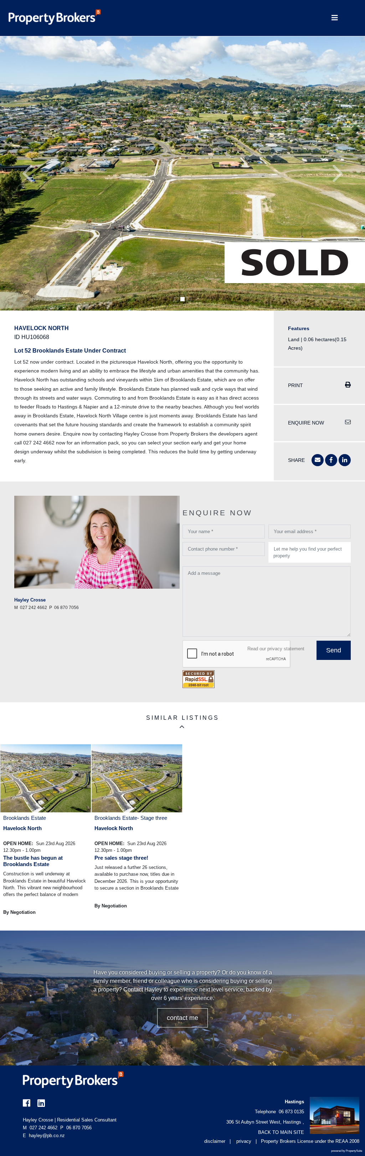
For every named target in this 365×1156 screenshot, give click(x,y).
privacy (243, 1141)
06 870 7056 (76, 1127)
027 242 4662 (40, 1127)
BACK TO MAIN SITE (281, 1132)
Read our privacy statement (275, 648)
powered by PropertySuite (346, 1150)
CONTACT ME (182, 1017)
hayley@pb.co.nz (47, 1135)
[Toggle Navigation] (334, 18)
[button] (27, 173)
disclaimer (214, 1141)
